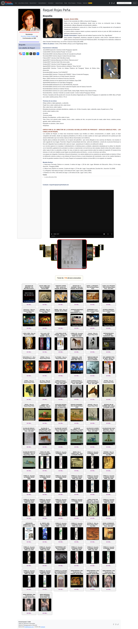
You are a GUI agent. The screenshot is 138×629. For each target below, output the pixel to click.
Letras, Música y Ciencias (23, 3)
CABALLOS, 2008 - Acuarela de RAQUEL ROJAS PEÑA (45, 453)
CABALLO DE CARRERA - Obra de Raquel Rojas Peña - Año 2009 (44, 406)
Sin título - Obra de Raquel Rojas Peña (45, 381)
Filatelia (65, 3)
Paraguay (33, 36)
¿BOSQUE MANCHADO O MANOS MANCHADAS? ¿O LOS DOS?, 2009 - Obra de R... (77, 311)
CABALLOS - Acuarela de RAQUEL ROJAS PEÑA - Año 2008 (77, 335)
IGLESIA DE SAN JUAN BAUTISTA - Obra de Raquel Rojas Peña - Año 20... (109, 430)
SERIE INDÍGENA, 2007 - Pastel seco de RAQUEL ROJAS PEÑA (77, 572)
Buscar (134, 3)
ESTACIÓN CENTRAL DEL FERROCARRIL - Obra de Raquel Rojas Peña (61, 406)
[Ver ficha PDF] (19, 55)
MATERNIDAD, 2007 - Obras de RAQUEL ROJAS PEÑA (61, 548)
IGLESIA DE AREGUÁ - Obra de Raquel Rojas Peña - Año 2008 (29, 430)
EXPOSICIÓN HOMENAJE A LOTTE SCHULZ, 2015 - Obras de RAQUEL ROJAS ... (29, 525)
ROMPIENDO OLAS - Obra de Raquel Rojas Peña (93, 311)
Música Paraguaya (72, 3)
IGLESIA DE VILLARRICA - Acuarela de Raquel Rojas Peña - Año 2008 (77, 430)
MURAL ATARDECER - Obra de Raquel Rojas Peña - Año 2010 (109, 525)
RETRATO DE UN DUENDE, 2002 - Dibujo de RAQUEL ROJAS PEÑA (108, 406)
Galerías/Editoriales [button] (42, 3)
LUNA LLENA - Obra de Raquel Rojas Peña (29, 334)
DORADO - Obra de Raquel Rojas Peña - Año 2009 (44, 311)
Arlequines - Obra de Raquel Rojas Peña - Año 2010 (29, 311)
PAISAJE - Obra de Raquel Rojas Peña (93, 405)
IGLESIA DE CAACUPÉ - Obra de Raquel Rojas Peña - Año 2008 (61, 430)
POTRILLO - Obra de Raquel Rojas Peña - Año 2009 (92, 525)
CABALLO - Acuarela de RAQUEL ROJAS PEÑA (61, 453)
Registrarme (87, 3)
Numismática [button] (50, 3)
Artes (16, 3)
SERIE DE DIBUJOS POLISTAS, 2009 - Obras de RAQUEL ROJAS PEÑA (93, 358)
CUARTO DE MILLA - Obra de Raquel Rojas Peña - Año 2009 (77, 382)
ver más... (29, 304)
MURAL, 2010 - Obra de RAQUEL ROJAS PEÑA (61, 310)
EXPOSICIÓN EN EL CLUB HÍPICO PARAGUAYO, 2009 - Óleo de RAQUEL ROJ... (108, 335)
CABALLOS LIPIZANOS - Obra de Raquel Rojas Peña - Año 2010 (108, 287)
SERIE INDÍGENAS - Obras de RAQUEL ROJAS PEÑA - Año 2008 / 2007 (45, 596)
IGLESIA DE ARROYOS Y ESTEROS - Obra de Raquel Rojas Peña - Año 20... (29, 453)
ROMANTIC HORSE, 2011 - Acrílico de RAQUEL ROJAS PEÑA (61, 287)
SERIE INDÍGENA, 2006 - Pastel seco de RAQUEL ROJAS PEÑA (93, 572)
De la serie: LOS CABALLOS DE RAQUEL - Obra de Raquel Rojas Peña (45, 335)
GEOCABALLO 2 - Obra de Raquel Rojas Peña (29, 357)
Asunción (23, 36)
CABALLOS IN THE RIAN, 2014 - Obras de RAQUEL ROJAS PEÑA (93, 501)
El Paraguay (79, 3)
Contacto (42, 626)
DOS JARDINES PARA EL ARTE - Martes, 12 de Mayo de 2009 (109, 358)
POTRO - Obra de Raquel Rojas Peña (108, 381)
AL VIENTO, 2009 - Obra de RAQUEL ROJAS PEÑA (45, 525)
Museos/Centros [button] (33, 3)
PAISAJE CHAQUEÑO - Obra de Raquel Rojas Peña (77, 406)
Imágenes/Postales (59, 3)
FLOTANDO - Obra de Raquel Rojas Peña (61, 357)
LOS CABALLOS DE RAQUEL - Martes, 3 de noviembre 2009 (61, 335)
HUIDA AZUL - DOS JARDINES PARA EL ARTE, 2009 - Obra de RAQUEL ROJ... (77, 358)
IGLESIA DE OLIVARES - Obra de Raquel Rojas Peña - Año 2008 (92, 430)
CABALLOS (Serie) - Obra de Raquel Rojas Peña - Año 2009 (61, 382)
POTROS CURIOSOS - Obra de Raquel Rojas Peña (109, 311)
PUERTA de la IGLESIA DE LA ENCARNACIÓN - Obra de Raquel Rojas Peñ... (61, 572)
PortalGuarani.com (29, 626)
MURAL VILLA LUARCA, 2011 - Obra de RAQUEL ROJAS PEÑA (77, 453)
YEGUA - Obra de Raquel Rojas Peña (29, 405)
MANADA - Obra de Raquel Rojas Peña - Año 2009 (108, 453)
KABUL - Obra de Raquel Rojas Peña (29, 381)
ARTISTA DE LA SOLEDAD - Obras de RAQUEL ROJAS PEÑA (77, 287)
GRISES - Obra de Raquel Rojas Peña (45, 357)
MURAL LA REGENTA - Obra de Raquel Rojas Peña (93, 287)
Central (28, 36)
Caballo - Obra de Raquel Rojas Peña (93, 334)
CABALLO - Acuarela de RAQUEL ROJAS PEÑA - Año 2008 (76, 477)
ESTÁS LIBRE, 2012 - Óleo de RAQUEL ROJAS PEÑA (45, 287)
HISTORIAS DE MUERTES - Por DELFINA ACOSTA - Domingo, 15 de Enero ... (29, 287)
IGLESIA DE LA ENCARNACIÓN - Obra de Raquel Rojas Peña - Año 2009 (45, 430)
